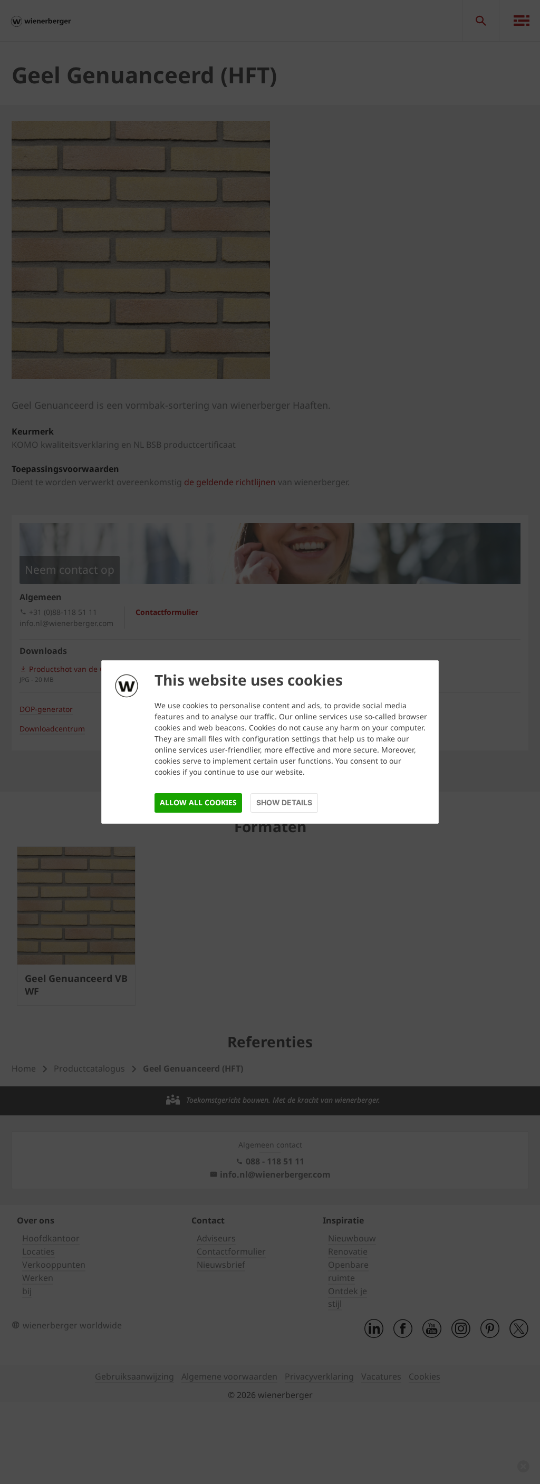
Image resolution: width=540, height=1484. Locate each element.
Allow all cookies (198, 802)
